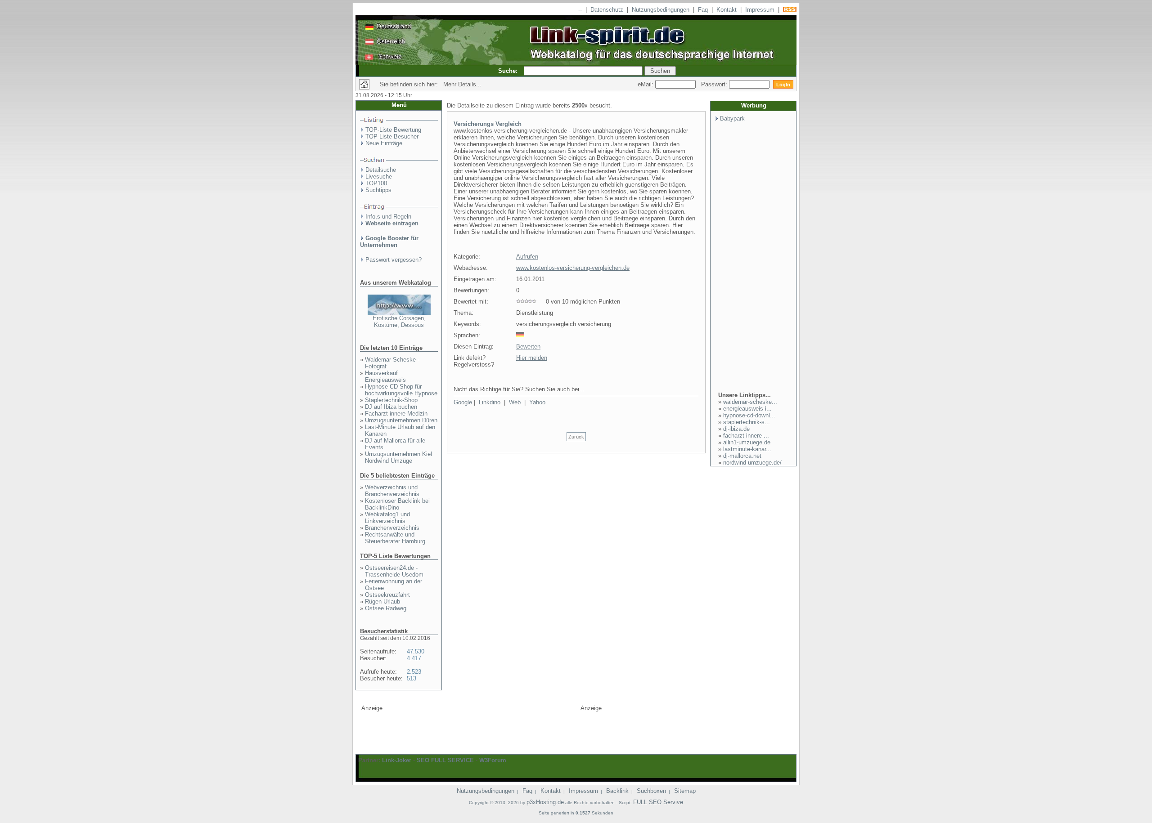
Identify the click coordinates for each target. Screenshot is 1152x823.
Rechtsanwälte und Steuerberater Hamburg (395, 538)
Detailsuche (380, 169)
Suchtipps (378, 190)
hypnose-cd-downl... (749, 415)
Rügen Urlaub (382, 601)
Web (515, 402)
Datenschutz (606, 9)
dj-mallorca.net (742, 455)
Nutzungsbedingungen (660, 9)
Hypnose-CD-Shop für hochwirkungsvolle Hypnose (401, 390)
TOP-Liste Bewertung (393, 129)
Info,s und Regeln (388, 216)
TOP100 (376, 183)
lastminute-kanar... (747, 449)
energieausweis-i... (747, 408)
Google (463, 402)
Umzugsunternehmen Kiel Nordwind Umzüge (398, 457)
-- (580, 9)
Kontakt (726, 9)
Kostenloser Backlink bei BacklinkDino (397, 504)
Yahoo (537, 402)
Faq (703, 9)
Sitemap (685, 790)
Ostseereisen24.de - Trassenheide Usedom (394, 571)
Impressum (759, 9)
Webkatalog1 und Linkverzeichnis (387, 517)
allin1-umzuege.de (746, 442)
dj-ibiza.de (736, 428)
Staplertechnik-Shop (391, 400)
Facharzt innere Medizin (396, 413)
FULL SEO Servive (658, 802)
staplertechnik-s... (746, 422)
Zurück (576, 436)
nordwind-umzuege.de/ (752, 462)
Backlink (617, 790)
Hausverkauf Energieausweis (385, 376)
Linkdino (489, 402)
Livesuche (378, 176)
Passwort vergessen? (393, 259)
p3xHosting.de (545, 802)
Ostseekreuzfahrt (387, 594)
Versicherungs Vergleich (488, 124)
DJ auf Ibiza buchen (391, 406)
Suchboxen (651, 790)
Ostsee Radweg (385, 608)
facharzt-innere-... (746, 435)
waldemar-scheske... (750, 401)
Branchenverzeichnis (392, 527)
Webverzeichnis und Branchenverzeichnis (392, 490)
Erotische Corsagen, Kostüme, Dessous (399, 321)
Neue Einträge (383, 143)
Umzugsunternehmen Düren (401, 420)
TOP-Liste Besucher (391, 136)
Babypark (732, 118)
